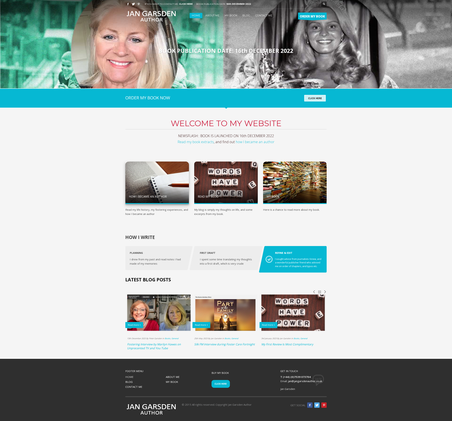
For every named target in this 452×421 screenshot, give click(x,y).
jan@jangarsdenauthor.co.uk (305, 381)
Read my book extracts (196, 141)
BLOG (129, 382)
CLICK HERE (186, 4)
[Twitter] (133, 4)
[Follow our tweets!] (317, 405)
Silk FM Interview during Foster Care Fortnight (224, 344)
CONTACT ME (133, 386)
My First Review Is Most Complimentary (287, 344)
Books (167, 338)
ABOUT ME (173, 377)
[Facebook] (128, 4)
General (175, 338)
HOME (129, 377)
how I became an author (255, 141)
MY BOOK (172, 382)
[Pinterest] (138, 4)
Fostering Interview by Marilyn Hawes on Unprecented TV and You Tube (154, 346)
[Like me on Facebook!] (310, 405)
